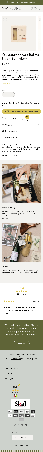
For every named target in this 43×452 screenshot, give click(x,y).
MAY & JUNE (24, 445)
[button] (27, 8)
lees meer (21, 343)
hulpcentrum (16, 359)
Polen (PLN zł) (20, 438)
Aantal (4, 90)
